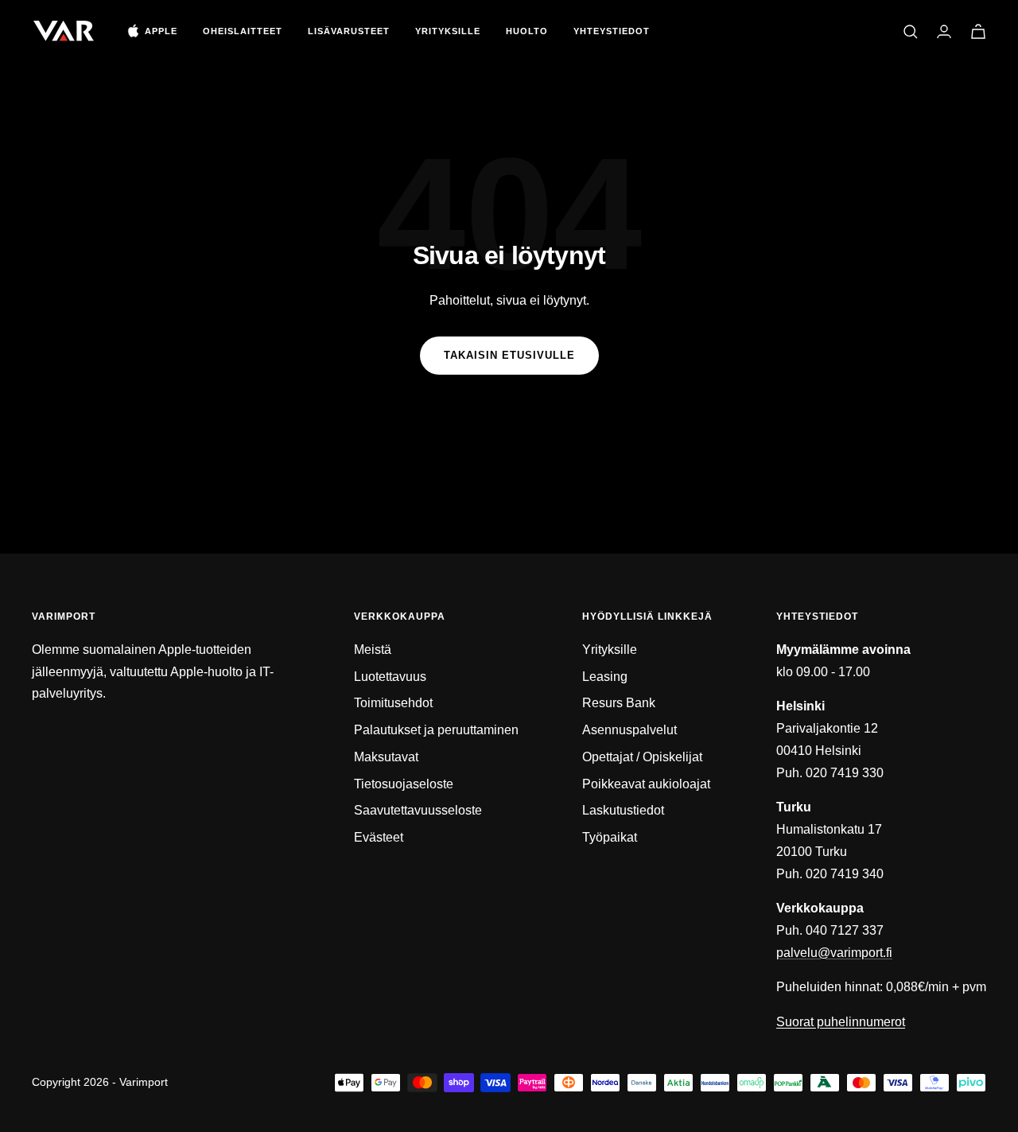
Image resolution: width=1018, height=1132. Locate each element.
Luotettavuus (390, 676)
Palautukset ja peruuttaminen (436, 730)
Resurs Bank (618, 703)
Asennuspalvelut (629, 730)
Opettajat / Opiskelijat (642, 757)
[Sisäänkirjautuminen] (944, 31)
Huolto (527, 31)
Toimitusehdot (393, 703)
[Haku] (910, 32)
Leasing (605, 676)
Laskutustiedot (623, 810)
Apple (161, 31)
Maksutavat (386, 757)
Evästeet (378, 837)
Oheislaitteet (242, 31)
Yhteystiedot (611, 31)
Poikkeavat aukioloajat (646, 784)
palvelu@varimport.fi (834, 952)
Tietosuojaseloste (403, 784)
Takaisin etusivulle (509, 355)
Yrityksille (447, 31)
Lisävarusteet (349, 31)
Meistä (372, 649)
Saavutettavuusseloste (418, 810)
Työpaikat (609, 837)
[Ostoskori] (978, 31)
